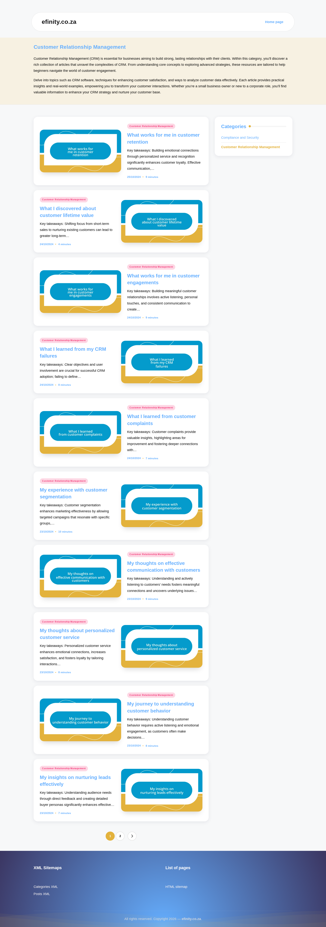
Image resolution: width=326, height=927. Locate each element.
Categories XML (46, 887)
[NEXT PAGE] (132, 836)
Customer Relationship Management (151, 126)
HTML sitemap (176, 887)
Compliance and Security (240, 137)
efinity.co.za (59, 21)
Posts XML (42, 894)
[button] (132, 836)
